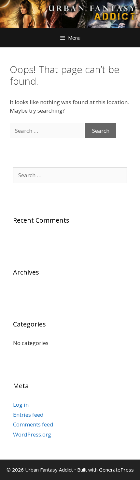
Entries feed (28, 414)
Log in (21, 404)
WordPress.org (32, 434)
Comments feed (33, 424)
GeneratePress (116, 469)
